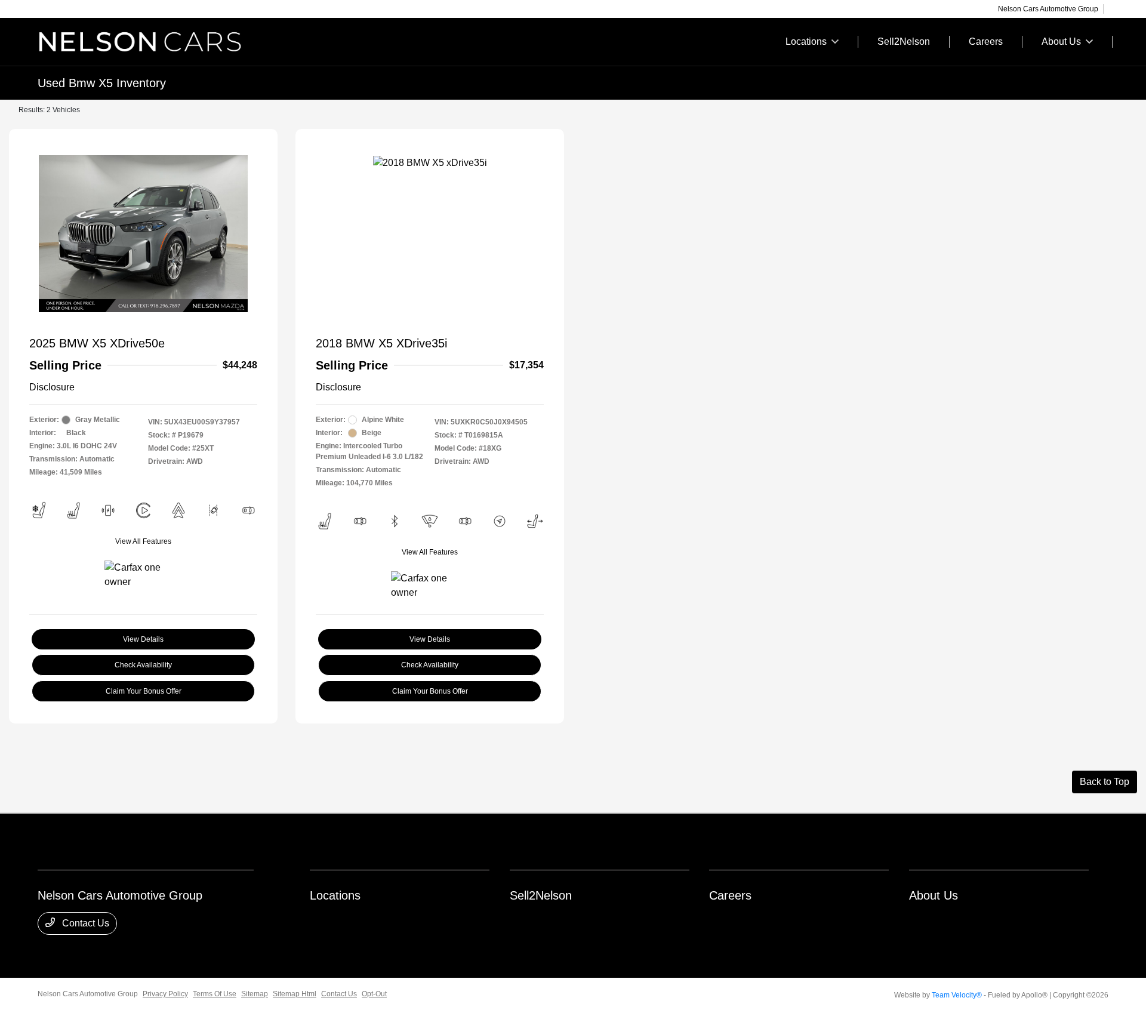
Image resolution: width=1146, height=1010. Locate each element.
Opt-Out (374, 994)
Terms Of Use (214, 994)
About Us (933, 895)
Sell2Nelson (541, 895)
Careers (730, 895)
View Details (143, 639)
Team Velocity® (957, 995)
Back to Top (1104, 782)
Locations (335, 895)
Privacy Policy (165, 994)
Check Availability (143, 665)
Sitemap (254, 994)
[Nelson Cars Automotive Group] (140, 41)
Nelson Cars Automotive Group (88, 994)
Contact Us (84, 923)
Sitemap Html (294, 994)
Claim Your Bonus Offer (143, 691)
